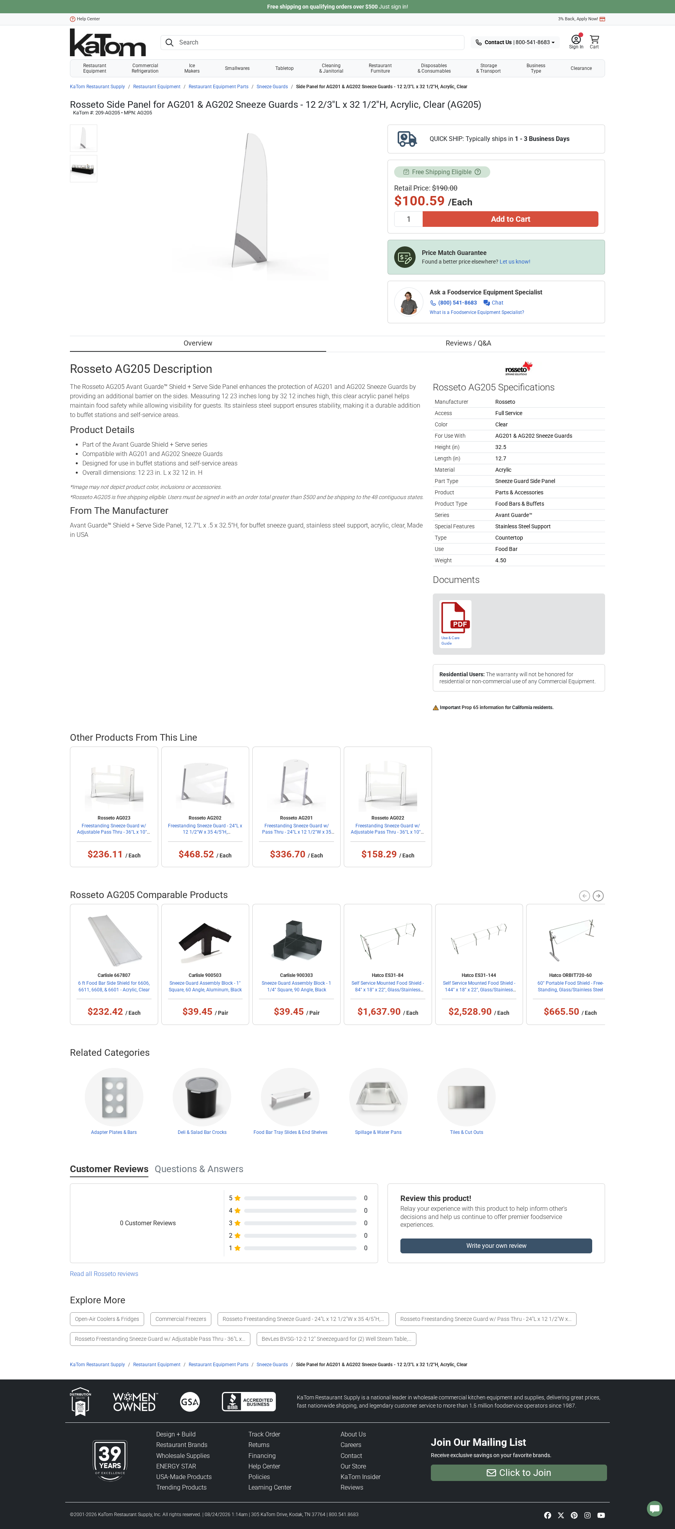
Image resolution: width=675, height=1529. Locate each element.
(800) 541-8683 (457, 302)
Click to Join (525, 1472)
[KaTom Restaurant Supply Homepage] (108, 42)
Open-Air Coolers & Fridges (107, 1319)
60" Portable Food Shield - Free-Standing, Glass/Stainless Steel (571, 986)
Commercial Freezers (180, 1319)
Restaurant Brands (181, 1445)
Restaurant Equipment (94, 68)
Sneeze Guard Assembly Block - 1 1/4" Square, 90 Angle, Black (296, 986)
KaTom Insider (360, 1477)
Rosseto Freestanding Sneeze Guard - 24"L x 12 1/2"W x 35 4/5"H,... (303, 1319)
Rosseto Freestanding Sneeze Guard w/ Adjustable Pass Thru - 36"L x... (160, 1339)
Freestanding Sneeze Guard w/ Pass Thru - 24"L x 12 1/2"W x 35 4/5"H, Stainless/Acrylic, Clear (296, 832)
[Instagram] (587, 1515)
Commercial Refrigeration (145, 68)
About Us (353, 1434)
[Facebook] (547, 1515)
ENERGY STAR (176, 1466)
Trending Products (181, 1487)
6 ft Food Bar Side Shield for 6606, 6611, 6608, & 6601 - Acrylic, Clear (114, 986)
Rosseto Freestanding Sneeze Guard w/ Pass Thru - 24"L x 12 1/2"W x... (485, 1319)
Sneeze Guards (272, 86)
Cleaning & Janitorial (331, 68)
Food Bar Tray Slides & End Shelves (290, 1132)
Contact (351, 1456)
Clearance (581, 68)
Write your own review (496, 1245)
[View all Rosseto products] (519, 368)
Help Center (88, 18)
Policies (259, 1477)
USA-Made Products (184, 1477)
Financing (262, 1456)
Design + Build (176, 1434)
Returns (259, 1445)
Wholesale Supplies (183, 1456)
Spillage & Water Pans (378, 1132)
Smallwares (237, 68)
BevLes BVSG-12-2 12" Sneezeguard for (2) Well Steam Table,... (336, 1339)
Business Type (536, 68)
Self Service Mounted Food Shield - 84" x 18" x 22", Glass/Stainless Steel (388, 989)
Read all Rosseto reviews (104, 1274)
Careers (351, 1445)
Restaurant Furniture (380, 68)
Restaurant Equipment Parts (218, 86)
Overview (198, 343)
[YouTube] (601, 1515)
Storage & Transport (488, 68)
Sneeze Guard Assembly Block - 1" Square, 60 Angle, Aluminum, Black (205, 986)
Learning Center (269, 1487)
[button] (576, 42)
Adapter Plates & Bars (114, 1132)
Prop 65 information (483, 707)
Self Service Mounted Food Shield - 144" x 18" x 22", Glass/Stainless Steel (479, 989)
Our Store (353, 1466)
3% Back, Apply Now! (578, 18)
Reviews (352, 1487)
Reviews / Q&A (468, 343)
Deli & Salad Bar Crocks (202, 1132)
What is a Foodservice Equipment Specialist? (477, 312)
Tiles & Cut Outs (466, 1132)
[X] (560, 1515)
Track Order (264, 1434)
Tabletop (284, 68)
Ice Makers (192, 68)
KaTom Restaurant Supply (97, 86)
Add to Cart (510, 219)
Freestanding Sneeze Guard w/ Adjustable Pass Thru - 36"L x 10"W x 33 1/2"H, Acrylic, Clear (114, 832)
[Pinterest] (574, 1515)
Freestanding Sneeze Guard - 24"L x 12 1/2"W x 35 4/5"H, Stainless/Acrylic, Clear (205, 832)
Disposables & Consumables (434, 68)
